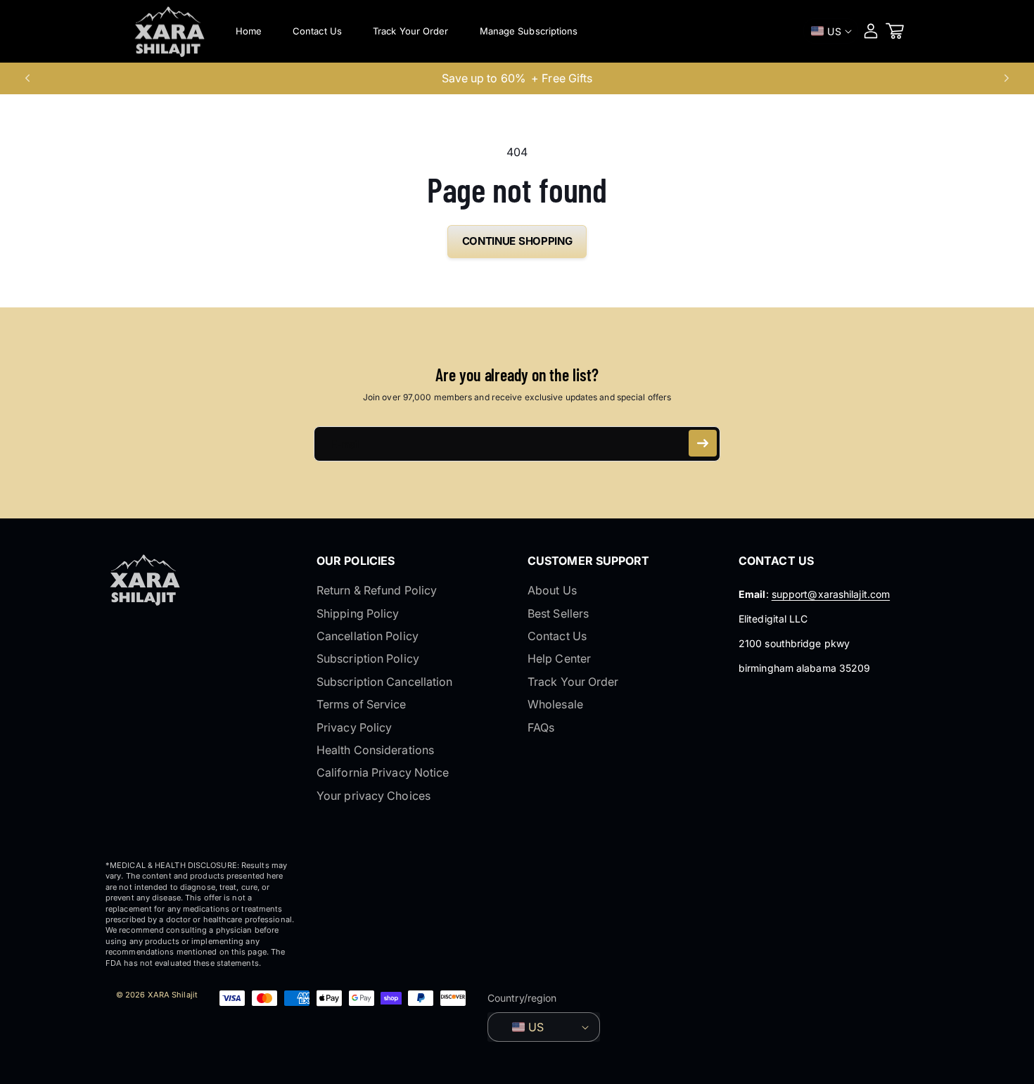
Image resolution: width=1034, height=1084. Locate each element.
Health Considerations (375, 750)
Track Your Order (573, 682)
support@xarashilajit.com (831, 594)
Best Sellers (558, 613)
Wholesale (555, 704)
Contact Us (557, 636)
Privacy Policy (354, 727)
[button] (895, 31)
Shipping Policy (358, 613)
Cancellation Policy (368, 636)
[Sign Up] (703, 443)
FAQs (541, 727)
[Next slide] (1006, 78)
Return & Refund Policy (377, 590)
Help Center (559, 658)
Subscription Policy (368, 658)
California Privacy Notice (383, 772)
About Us (552, 590)
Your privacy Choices (373, 796)
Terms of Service (362, 704)
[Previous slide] (27, 78)
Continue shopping (517, 241)
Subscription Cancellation (385, 682)
